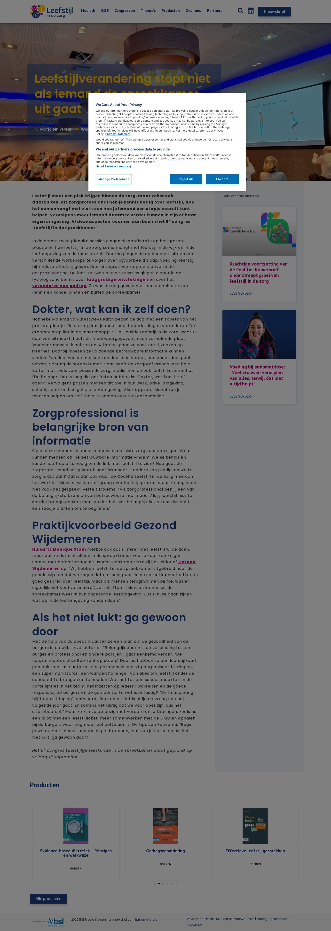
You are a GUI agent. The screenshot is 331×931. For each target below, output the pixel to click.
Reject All (186, 179)
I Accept (222, 179)
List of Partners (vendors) (113, 166)
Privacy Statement (117, 134)
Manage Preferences (113, 179)
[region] (167, 142)
